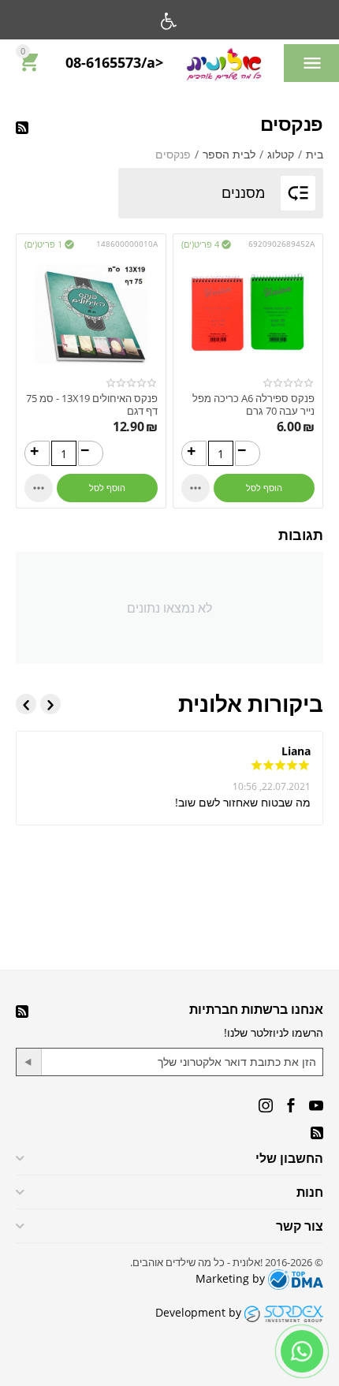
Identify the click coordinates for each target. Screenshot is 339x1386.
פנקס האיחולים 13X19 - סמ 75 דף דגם (92, 405)
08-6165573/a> (114, 63)
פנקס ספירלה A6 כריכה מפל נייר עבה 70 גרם (253, 405)
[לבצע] (29, 1062)
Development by (199, 1312)
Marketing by (232, 1278)
